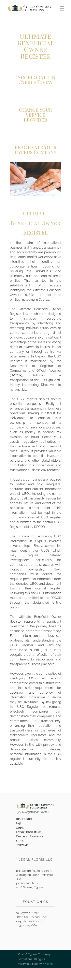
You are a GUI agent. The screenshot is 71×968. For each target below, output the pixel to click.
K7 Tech (48, 963)
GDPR (20, 828)
